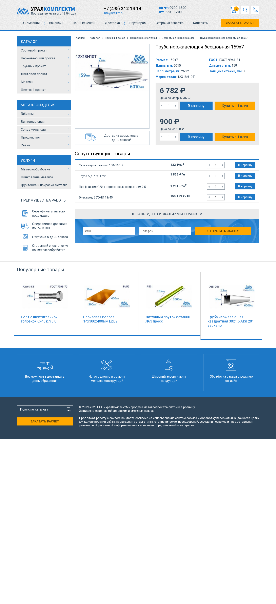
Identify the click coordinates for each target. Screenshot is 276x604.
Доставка (112, 23)
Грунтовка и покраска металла (44, 185)
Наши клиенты (84, 23)
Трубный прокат (33, 66)
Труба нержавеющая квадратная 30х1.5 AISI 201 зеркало (231, 321)
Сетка (25, 145)
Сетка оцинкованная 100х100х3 (101, 165)
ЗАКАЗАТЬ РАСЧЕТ (240, 23)
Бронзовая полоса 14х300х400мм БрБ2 (100, 319)
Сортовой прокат (34, 50)
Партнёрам (137, 23)
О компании (31, 23)
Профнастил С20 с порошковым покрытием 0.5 (112, 187)
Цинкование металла (37, 177)
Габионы (27, 114)
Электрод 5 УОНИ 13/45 (96, 197)
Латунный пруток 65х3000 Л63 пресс (167, 319)
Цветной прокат (33, 90)
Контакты (201, 23)
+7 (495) (122, 8)
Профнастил (30, 137)
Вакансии (56, 23)
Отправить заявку (223, 231)
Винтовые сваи (32, 122)
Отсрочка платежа (169, 23)
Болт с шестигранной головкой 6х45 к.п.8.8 (39, 319)
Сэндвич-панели (33, 129)
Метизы (27, 82)
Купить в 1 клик (235, 106)
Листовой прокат (34, 74)
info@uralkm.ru (113, 13)
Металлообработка (35, 169)
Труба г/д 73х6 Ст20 (93, 176)
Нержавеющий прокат (38, 58)
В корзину (196, 106)
